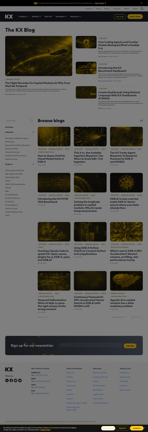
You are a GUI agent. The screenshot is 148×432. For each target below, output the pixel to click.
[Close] (144, 428)
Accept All (136, 428)
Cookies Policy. (45, 430)
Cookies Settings (108, 428)
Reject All (122, 428)
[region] (74, 428)
